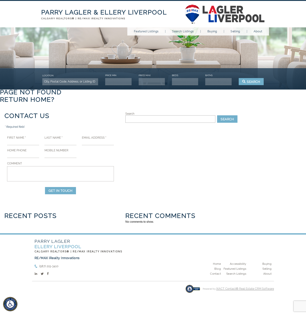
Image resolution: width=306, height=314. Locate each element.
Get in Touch (60, 190)
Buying (212, 31)
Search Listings (183, 31)
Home (217, 263)
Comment (14, 163)
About (258, 31)
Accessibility (238, 263)
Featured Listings (146, 31)
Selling (235, 31)
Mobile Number (56, 150)
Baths (208, 75)
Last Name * (53, 137)
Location (47, 75)
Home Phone (17, 150)
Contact (215, 273)
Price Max (145, 75)
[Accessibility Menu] (10, 304)
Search (129, 113)
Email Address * (94, 137)
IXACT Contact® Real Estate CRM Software (245, 288)
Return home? (27, 99)
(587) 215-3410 (48, 266)
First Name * (16, 137)
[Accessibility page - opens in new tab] (193, 290)
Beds (175, 75)
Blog (217, 268)
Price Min (110, 75)
